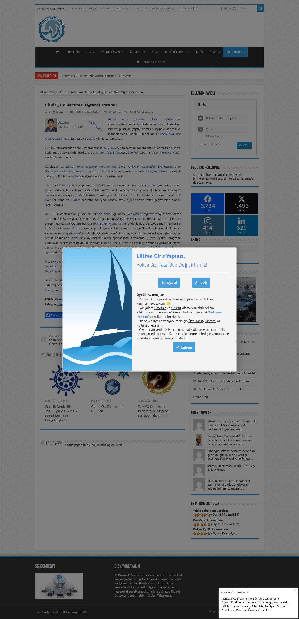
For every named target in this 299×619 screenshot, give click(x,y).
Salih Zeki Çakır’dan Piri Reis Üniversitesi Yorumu (250, 598)
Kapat (295, 590)
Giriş (204, 283)
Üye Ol (172, 283)
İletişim (186, 347)
